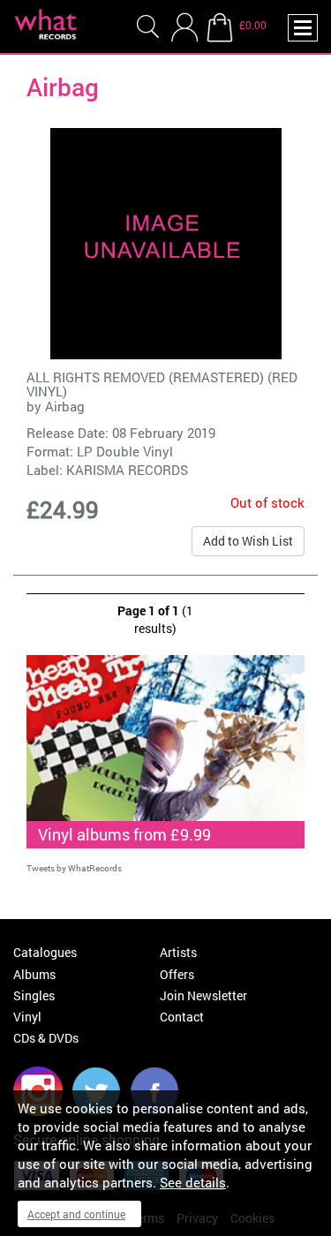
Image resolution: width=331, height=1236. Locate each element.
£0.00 (253, 25)
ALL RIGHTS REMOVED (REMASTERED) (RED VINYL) (161, 384)
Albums (34, 974)
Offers (177, 974)
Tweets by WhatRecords (74, 868)
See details (193, 1182)
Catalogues (45, 952)
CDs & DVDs (46, 1037)
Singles (34, 995)
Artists (178, 952)
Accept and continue (76, 1214)
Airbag (65, 406)
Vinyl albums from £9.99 (124, 834)
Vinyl (27, 1016)
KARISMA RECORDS (127, 470)
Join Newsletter (203, 995)
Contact (182, 1016)
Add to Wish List (248, 540)
